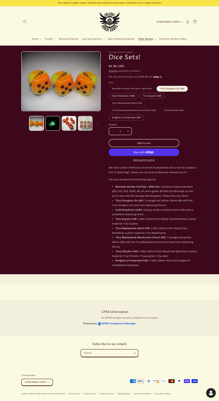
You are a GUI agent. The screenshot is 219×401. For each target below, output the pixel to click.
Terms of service (106, 394)
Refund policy (74, 394)
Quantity (113, 125)
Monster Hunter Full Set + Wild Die (133, 89)
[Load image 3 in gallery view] (69, 123)
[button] (24, 21)
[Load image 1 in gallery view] (36, 123)
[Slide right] (97, 123)
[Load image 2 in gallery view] (52, 123)
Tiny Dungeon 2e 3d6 (172, 88)
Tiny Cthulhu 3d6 (175, 111)
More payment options (144, 160)
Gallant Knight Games (38, 394)
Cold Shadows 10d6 (123, 96)
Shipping (113, 71)
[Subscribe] (134, 353)
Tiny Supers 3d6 (152, 96)
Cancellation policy (162, 394)
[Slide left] (24, 123)
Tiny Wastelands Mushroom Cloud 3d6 (135, 111)
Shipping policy (124, 394)
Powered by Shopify (56, 394)
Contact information (142, 394)
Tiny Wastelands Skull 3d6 (128, 104)
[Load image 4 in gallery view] (85, 123)
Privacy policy (90, 394)
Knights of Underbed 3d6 (126, 117)
